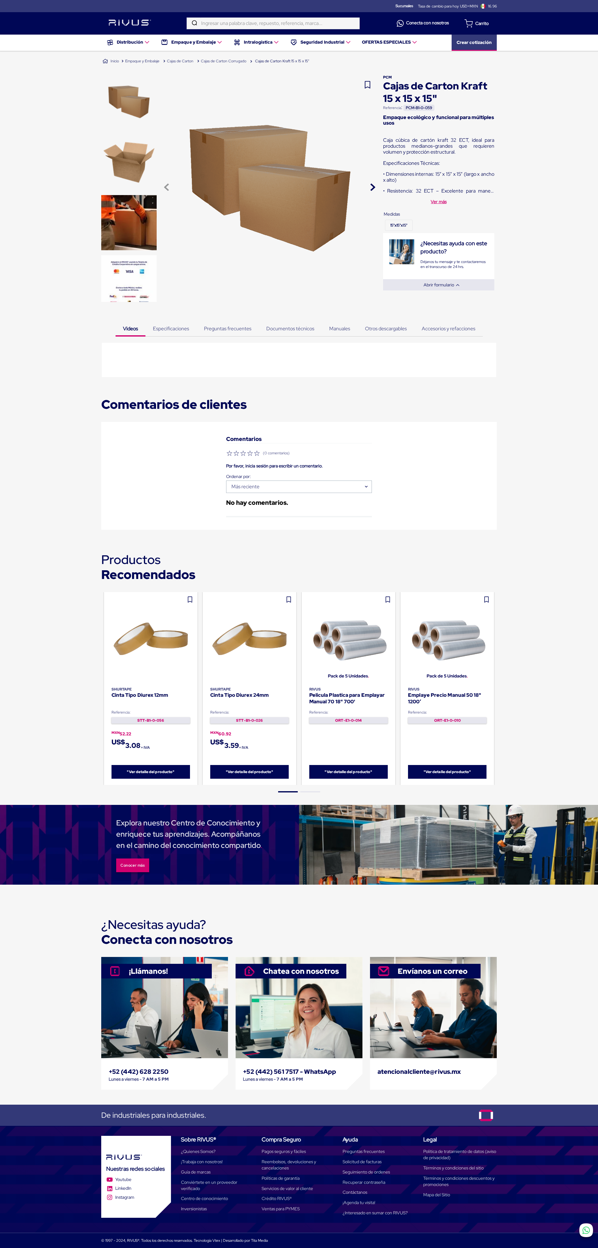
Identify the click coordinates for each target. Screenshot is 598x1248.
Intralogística (258, 42)
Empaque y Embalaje (193, 42)
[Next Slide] (497, 688)
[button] (399, 225)
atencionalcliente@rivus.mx (419, 1072)
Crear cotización (474, 42)
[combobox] (273, 23)
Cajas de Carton (180, 61)
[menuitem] (128, 43)
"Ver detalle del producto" (150, 771)
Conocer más (133, 865)
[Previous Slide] (101, 688)
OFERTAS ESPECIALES (386, 42)
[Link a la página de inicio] (110, 61)
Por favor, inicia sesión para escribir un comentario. (274, 466)
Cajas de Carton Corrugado (223, 61)
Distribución (130, 42)
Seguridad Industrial (322, 42)
